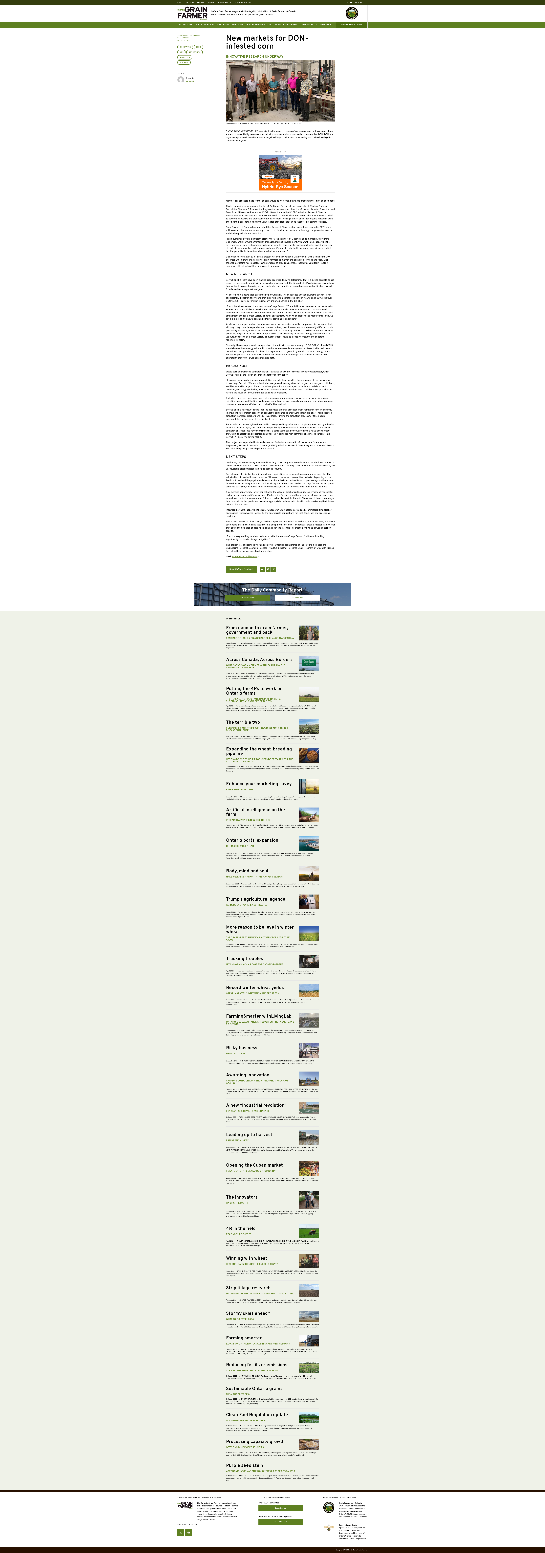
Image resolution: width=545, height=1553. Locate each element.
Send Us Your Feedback (241, 569)
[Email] (262, 569)
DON (181, 52)
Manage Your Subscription (219, 2)
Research (325, 24)
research (184, 62)
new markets (194, 52)
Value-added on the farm (244, 556)
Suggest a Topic (280, 1522)
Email (191, 81)
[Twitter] (273, 569)
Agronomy (237, 24)
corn (198, 47)
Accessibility (194, 1524)
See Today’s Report (247, 598)
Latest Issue (185, 24)
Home (179, 2)
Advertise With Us (243, 2)
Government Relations (259, 24)
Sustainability (309, 24)
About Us (189, 2)
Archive (200, 2)
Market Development (286, 24)
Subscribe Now (297, 598)
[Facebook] (268, 569)
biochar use (185, 47)
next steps (185, 57)
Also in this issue (185, 35)
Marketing (223, 24)
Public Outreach (204, 24)
